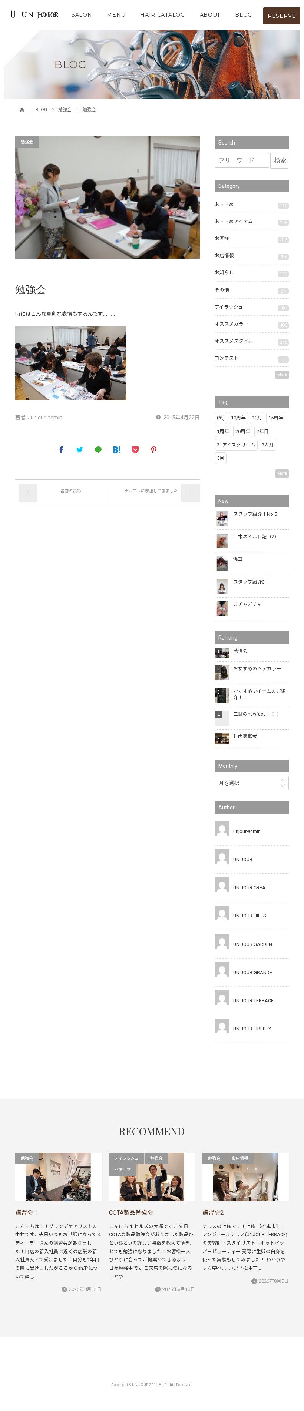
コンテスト (250, 358)
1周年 (223, 431)
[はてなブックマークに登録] (116, 449)
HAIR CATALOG (162, 14)
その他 (250, 290)
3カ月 (268, 445)
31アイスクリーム (236, 445)
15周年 (275, 418)
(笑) (221, 418)
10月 (257, 418)
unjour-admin (46, 418)
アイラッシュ (250, 307)
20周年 (242, 431)
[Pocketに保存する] (135, 449)
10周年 (238, 418)
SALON (82, 14)
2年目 (263, 431)
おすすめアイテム (251, 222)
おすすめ (251, 205)
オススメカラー (251, 324)
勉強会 (65, 109)
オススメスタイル (251, 341)
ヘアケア (123, 1170)
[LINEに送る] (98, 449)
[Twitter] (79, 449)
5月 (220, 458)
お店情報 (250, 256)
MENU (116, 14)
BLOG (243, 14)
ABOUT (210, 14)
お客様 (251, 239)
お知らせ (251, 273)
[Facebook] (61, 449)
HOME (47, 14)
